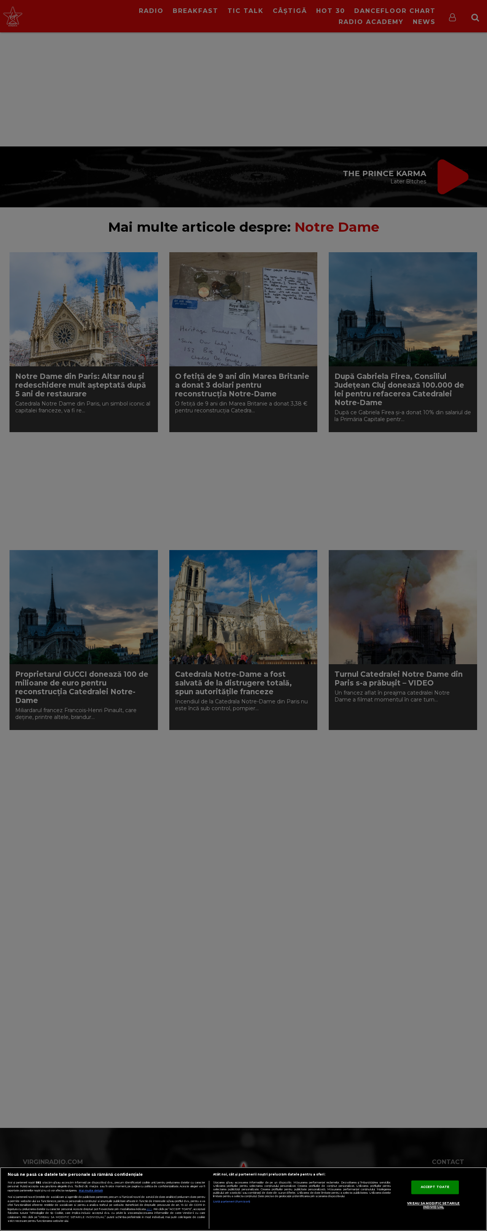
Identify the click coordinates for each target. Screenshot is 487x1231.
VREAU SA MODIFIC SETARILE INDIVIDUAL (433, 1205)
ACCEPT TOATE (435, 1187)
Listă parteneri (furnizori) (231, 1201)
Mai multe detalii (91, 1190)
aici (149, 1209)
